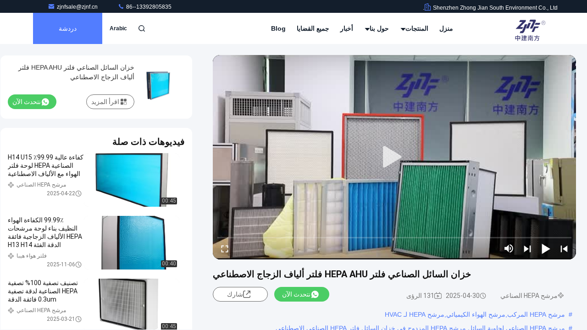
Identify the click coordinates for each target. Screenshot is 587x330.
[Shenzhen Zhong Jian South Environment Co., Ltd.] (529, 28)
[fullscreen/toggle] (225, 248)
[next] (527, 248)
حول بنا (378, 28)
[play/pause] (546, 248)
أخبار (346, 28)
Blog (278, 28)
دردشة (68, 28)
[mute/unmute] (509, 248)
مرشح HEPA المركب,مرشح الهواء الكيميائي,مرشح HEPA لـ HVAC (475, 314)
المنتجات (416, 28)
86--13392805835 (148, 7)
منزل (446, 28)
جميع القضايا (313, 28)
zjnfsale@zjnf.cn (78, 7)
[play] (394, 157)
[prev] (564, 248)
